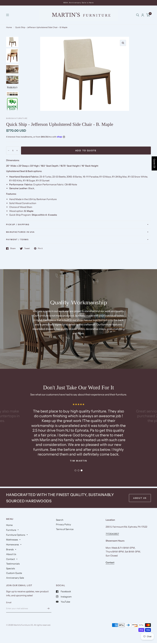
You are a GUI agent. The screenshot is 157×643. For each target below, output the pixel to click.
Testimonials (13, 563)
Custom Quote (14, 573)
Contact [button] (110, 562)
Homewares (12, 544)
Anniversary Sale (15, 577)
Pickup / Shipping (17, 224)
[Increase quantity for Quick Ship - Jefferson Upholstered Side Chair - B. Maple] (17, 150)
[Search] (137, 15)
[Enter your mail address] (48, 608)
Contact (10, 559)
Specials (10, 568)
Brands (10, 549)
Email (8, 602)
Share (12, 248)
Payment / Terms (17, 239)
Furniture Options (15, 534)
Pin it (40, 248)
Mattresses (12, 539)
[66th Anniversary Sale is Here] (78, 2)
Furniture (11, 530)
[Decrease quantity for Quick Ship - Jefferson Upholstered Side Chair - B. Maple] (8, 150)
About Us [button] (140, 498)
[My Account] (142, 15)
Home (9, 27)
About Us (11, 554)
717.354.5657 (112, 533)
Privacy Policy (63, 524)
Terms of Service (64, 529)
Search (59, 519)
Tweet (27, 248)
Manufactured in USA (20, 232)
